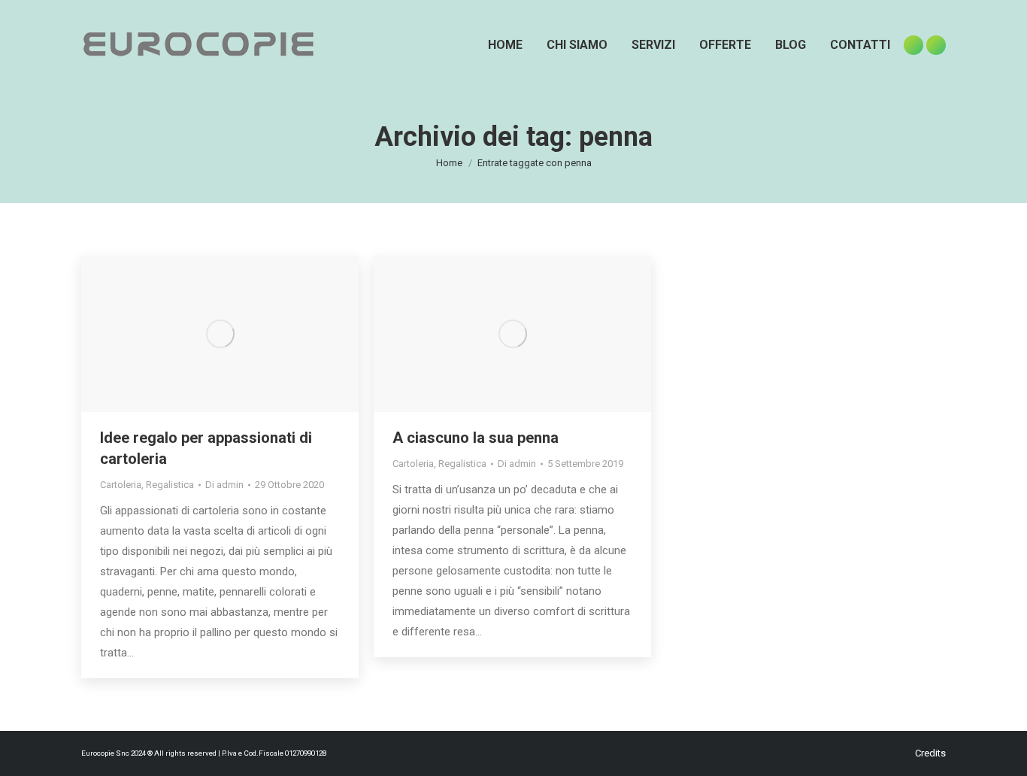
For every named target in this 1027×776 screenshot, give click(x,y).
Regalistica (170, 484)
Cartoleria (120, 484)
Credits (930, 753)
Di (224, 484)
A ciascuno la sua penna (475, 438)
